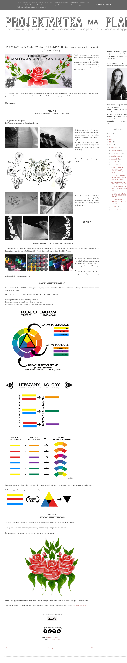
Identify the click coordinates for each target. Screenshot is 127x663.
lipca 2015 (114, 162)
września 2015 (115, 156)
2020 (111, 133)
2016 (111, 142)
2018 (111, 136)
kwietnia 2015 (115, 210)
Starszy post (94, 648)
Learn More (99, 5)
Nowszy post (9, 648)
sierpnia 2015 (115, 159)
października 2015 (116, 153)
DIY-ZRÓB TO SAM (54, 639)
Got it (108, 5)
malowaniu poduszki (79, 605)
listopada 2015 (115, 150)
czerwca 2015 (115, 165)
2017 (111, 139)
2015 (111, 145)
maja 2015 (114, 207)
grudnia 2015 (115, 147)
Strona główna (52, 648)
